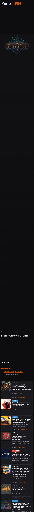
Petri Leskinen (23, 397)
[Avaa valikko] (31, 3)
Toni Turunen (23, 463)
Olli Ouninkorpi (23, 482)
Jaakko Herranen (23, 414)
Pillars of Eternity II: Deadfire (13, 372)
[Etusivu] (14, 4)
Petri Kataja (22, 447)
